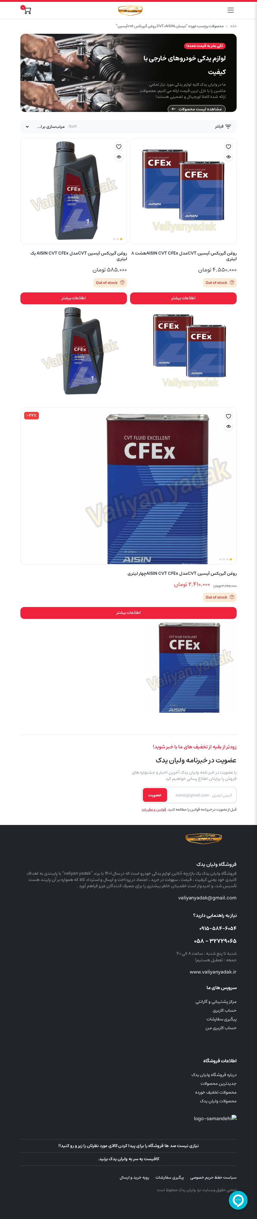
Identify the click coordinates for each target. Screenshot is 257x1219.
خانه (233, 26)
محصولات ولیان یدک (218, 1101)
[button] (228, 146)
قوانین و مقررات (154, 809)
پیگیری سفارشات (222, 1019)
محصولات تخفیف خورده (216, 1092)
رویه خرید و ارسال (134, 1177)
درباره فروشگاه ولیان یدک (214, 1075)
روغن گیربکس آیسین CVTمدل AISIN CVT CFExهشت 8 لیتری (184, 256)
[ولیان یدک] (129, 10)
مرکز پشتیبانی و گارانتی (216, 1001)
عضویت (155, 794)
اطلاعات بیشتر (183, 298)
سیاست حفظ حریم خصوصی (213, 1177)
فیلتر (219, 126)
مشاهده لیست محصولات (200, 109)
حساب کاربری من (221, 1028)
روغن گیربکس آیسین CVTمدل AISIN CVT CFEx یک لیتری (78, 256)
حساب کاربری (225, 1010)
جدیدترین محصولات (219, 1083)
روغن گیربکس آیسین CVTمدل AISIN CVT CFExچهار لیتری (182, 573)
